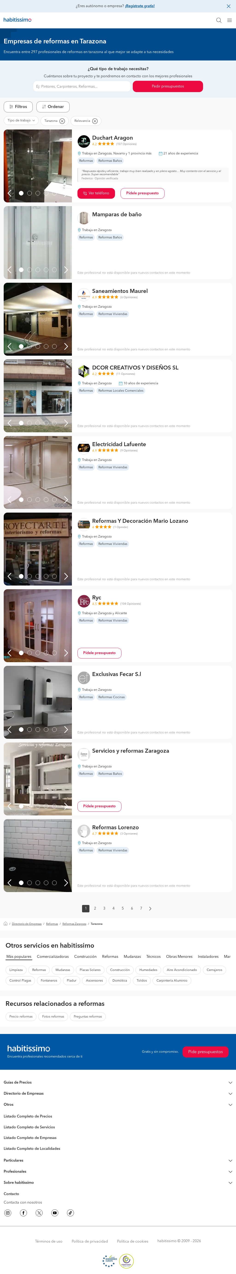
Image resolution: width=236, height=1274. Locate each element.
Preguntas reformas (88, 1016)
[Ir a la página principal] (17, 20)
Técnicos (153, 957)
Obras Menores (179, 957)
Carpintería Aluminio (171, 980)
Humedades (148, 970)
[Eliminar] (62, 121)
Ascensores (94, 980)
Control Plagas (20, 980)
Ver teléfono (99, 193)
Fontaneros (49, 980)
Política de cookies (132, 1242)
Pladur (71, 980)
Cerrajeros (214, 970)
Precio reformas (20, 1016)
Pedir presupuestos (168, 86)
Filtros (21, 107)
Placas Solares (90, 970)
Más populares (18, 957)
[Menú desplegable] (231, 20)
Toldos (142, 980)
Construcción (85, 957)
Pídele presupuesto (142, 193)
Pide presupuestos (205, 1052)
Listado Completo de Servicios (29, 1127)
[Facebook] (23, 1214)
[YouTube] (55, 1214)
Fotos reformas (53, 1016)
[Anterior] (9, 193)
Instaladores (208, 957)
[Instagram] (8, 1214)
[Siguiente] (66, 193)
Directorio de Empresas (26, 924)
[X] (39, 1214)
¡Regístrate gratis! (140, 6)
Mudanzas (132, 957)
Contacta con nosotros (23, 1203)
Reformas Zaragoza (74, 924)
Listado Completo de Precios (28, 1116)
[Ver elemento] (21, 193)
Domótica (119, 980)
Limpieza (16, 970)
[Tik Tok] (70, 1214)
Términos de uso (48, 1242)
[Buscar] (219, 20)
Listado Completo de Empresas (30, 1138)
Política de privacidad (90, 1242)
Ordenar (56, 107)
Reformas (52, 924)
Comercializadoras (53, 957)
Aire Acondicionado (182, 970)
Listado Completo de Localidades (32, 1149)
